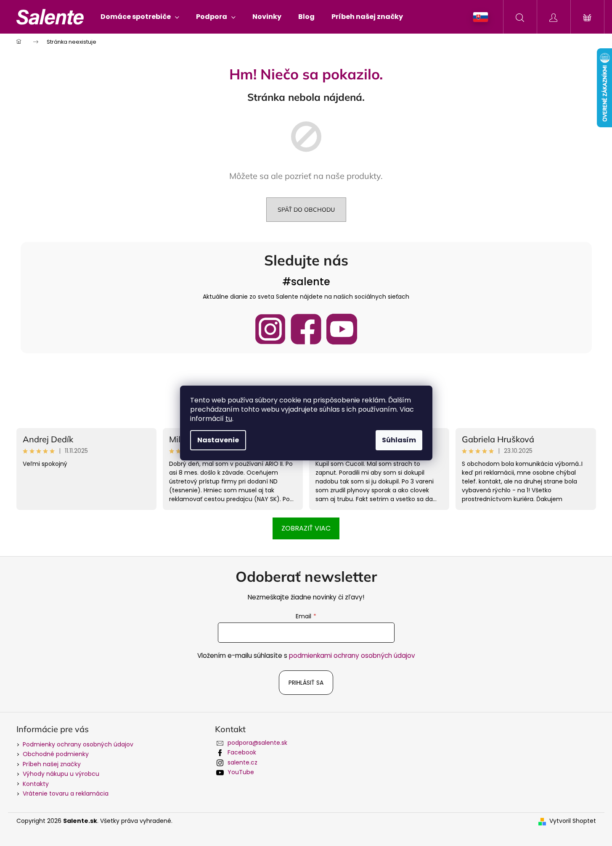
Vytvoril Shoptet (572, 821)
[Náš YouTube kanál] (342, 329)
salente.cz (242, 762)
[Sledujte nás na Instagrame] (270, 329)
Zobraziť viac (306, 528)
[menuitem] (140, 17)
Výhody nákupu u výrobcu (61, 774)
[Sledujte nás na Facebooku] (306, 329)
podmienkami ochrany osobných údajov (352, 655)
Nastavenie (218, 440)
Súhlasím (399, 440)
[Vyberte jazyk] (480, 17)
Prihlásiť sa (306, 682)
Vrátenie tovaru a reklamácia (66, 793)
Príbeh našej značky (52, 764)
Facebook (242, 752)
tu (228, 418)
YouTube (241, 772)
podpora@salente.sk (257, 742)
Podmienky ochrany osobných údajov (78, 744)
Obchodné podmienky (56, 754)
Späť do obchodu (306, 209)
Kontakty (36, 784)
